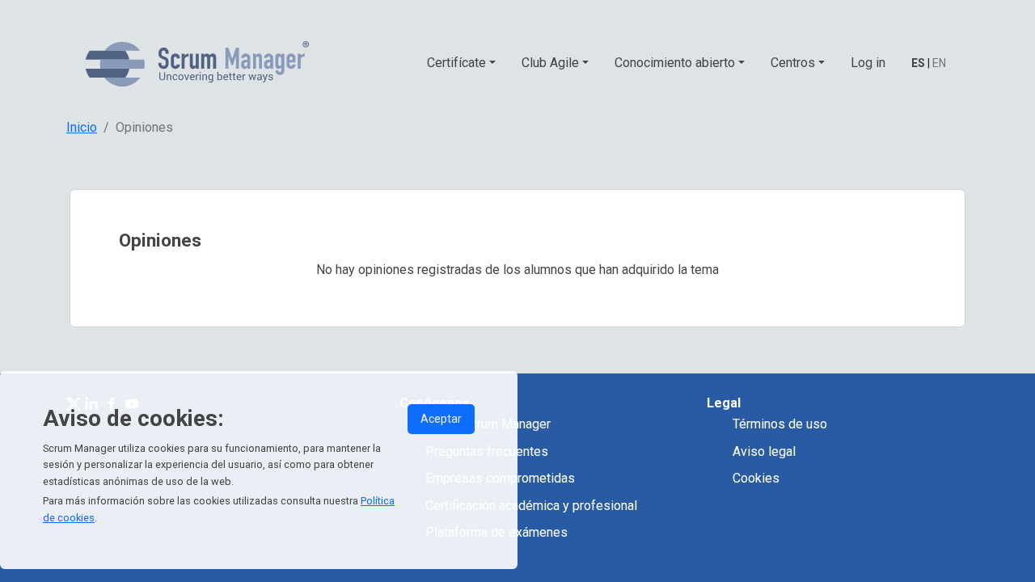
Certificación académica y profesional (531, 505)
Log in (868, 62)
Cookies (756, 478)
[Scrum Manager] (197, 63)
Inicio (81, 127)
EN (939, 63)
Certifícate (456, 62)
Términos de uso (780, 424)
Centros (793, 62)
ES (918, 63)
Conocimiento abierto (675, 62)
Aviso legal (764, 451)
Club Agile (550, 62)
